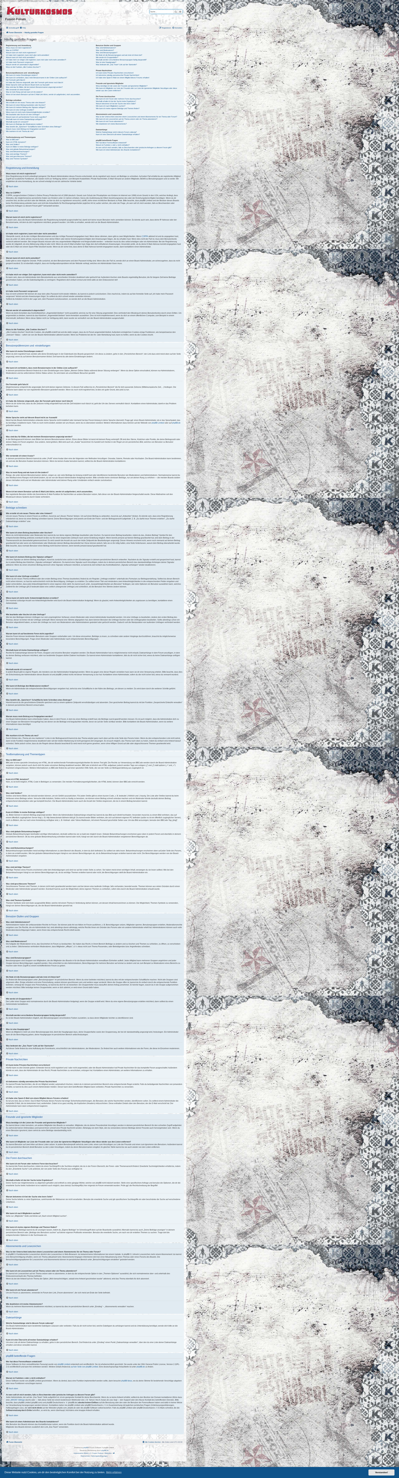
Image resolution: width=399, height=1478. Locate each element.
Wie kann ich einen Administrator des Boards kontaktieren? (118, 150)
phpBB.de (176, 423)
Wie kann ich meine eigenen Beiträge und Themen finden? (117, 108)
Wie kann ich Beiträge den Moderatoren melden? (24, 124)
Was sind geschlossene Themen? (19, 156)
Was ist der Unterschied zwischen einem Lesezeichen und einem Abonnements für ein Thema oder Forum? (136, 117)
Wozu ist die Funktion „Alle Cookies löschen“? (23, 67)
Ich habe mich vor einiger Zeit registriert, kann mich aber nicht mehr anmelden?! (36, 60)
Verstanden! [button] (381, 1472)
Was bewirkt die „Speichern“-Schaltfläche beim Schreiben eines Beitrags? (33, 127)
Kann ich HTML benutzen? (16, 142)
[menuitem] (23, 28)
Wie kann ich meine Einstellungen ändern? (22, 75)
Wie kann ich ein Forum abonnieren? (109, 121)
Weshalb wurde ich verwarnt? (17, 122)
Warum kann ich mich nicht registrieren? (21, 53)
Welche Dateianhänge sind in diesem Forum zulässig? (116, 132)
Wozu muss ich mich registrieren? (19, 48)
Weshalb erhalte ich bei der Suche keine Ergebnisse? (116, 101)
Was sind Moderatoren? (105, 50)
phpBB (85, 1447)
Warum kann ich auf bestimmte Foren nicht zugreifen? (26, 117)
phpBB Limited (158, 423)
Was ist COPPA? (12, 50)
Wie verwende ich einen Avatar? (18, 90)
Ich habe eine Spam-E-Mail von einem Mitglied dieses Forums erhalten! (122, 78)
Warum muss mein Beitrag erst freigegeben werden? (26, 129)
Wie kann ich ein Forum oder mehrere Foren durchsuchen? (118, 99)
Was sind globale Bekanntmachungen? (20, 149)
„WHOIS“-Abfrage (17, 1400)
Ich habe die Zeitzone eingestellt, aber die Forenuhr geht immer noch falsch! (34, 82)
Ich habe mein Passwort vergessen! (19, 62)
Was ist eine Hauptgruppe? (106, 62)
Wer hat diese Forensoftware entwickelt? (111, 143)
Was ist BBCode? (12, 139)
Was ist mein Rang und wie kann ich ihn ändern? (24, 92)
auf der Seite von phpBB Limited (84, 1367)
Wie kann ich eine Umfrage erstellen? (20, 110)
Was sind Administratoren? (106, 48)
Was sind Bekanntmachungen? (17, 151)
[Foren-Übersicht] (39, 10)
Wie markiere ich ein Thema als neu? (20, 131)
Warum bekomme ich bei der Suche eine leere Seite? (116, 104)
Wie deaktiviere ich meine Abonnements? (111, 124)
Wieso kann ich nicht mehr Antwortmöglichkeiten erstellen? (28, 112)
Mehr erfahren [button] (114, 1472)
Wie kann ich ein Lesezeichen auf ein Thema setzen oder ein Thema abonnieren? (126, 119)
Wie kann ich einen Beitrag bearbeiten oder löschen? (26, 105)
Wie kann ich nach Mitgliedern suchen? (110, 106)
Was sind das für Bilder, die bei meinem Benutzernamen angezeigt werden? (34, 87)
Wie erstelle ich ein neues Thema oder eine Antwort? (25, 102)
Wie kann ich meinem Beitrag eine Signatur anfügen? (26, 107)
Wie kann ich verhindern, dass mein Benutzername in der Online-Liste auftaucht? (36, 78)
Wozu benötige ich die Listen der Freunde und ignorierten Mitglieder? (121, 86)
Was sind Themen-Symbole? (17, 159)
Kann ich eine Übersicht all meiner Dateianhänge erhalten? (118, 134)
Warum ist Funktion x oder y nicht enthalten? (113, 145)
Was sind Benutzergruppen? (106, 53)
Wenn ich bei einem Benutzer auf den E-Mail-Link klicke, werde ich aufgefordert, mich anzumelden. (43, 94)
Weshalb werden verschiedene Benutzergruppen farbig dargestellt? (121, 60)
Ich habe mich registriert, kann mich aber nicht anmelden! (27, 55)
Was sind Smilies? (13, 144)
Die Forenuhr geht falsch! (15, 80)
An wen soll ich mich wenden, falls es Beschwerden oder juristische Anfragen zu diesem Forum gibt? (134, 147)
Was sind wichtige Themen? (16, 154)
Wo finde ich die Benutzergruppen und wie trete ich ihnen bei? (119, 55)
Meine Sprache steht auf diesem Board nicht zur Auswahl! (27, 85)
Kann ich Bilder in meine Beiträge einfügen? (22, 147)
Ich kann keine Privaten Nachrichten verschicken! (115, 73)
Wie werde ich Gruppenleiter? (107, 57)
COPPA (145, 236)
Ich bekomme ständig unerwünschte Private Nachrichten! (117, 75)
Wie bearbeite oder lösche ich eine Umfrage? (23, 114)
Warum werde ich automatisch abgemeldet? (22, 64)
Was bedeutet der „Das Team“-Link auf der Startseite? (116, 64)
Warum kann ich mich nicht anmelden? (20, 57)
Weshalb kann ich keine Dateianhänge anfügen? (24, 119)
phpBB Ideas (126, 1381)
